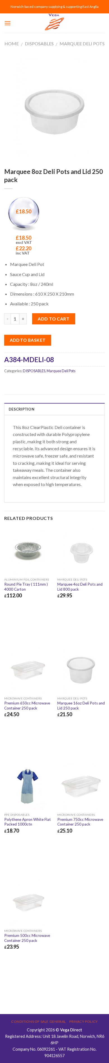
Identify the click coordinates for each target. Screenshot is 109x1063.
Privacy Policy (83, 1021)
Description (21, 409)
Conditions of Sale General (38, 1021)
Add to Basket (28, 340)
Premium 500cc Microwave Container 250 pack (27, 938)
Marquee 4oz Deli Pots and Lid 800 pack (80, 586)
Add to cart (53, 318)
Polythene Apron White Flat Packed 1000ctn (27, 822)
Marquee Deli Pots (82, 43)
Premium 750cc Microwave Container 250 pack (80, 822)
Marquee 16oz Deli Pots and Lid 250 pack (81, 705)
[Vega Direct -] (54, 23)
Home (11, 43)
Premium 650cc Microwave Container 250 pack (27, 705)
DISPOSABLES (39, 43)
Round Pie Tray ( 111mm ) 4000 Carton (26, 586)
